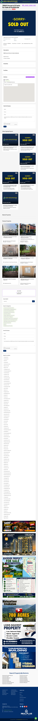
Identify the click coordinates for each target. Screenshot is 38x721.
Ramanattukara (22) (7, 493)
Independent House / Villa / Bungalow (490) (10, 319)
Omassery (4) (6, 467)
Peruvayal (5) (6, 483)
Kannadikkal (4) (6, 405)
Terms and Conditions (23, 697)
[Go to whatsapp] (36, 718)
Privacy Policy (22, 699)
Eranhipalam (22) (7, 393)
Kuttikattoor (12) (7, 440)
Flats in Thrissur (4, 694)
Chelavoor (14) (6, 376)
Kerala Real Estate (19, 719)
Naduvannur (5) (6, 460)
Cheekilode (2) (6, 372)
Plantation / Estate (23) (7, 322)
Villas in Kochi (4, 692)
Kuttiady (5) (6, 438)
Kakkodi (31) (6, 403)
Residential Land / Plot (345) (8, 325)
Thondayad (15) (6, 504)
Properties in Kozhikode (24, 680)
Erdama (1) (6, 395)
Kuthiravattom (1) (7, 436)
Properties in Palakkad (23, 677)
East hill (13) (6, 388)
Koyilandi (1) (6, 426)
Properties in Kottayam (24, 675)
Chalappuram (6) (7, 369)
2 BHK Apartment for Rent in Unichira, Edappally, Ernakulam (27, 279)
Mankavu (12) (6, 445)
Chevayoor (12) (6, 384)
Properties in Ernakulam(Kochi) (7, 675)
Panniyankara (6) (7, 471)
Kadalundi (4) (6, 400)
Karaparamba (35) (7, 410)
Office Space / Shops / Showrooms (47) (9, 321)
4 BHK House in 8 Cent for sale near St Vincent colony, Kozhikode (10, 147)
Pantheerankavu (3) (7, 474)
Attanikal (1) (6, 362)
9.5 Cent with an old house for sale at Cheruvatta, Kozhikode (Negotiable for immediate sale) (10, 186)
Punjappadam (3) (7, 488)
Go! (33, 301)
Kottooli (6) (6, 421)
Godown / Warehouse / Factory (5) (9, 315)
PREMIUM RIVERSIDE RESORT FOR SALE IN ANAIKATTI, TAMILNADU (10, 258)
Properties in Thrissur (23, 676)
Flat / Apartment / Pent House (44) (9, 312)
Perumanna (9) (6, 481)
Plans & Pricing (13, 692)
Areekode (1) (6, 358)
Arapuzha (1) (6, 357)
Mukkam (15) (6, 457)
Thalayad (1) (6, 497)
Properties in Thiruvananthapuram (8, 682)
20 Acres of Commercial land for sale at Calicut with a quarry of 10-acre (27, 147)
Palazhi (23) (6, 469)
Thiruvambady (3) (7, 500)
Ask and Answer (13, 694)
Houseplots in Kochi (5, 693)
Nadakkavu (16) (6, 459)
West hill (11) (6, 517)
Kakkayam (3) (6, 402)
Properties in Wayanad (23, 682)
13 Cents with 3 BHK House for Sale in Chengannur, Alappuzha (27, 258)
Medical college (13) (7, 450)
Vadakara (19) (6, 507)
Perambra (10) (6, 479)
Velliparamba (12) (7, 514)
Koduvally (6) (6, 417)
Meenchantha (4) (7, 452)
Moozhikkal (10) (6, 455)
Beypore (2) (6, 367)
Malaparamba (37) (7, 441)
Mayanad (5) (6, 448)
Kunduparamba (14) (7, 429)
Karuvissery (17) (6, 414)
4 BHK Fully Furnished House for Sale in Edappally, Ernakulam (10, 237)
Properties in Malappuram (6, 681)
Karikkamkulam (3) (7, 412)
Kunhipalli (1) (6, 431)
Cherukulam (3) (6, 379)
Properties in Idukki (5, 676)
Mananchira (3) (6, 443)
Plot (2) (5, 324)
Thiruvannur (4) (6, 502)
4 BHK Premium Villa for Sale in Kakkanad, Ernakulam (26, 237)
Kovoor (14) (6, 424)
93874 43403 (7, 80)
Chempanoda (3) (7, 377)
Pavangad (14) (6, 478)
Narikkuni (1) (6, 464)
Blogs (20, 694)
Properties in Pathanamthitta (25, 681)
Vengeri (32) (6, 516)
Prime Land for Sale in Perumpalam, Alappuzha (9, 279)
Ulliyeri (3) (5, 505)
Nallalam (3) (6, 462)
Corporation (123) (7, 386)
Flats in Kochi (4, 691)
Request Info (19, 293)
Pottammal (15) (6, 486)
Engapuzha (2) (6, 391)
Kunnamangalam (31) (7, 433)
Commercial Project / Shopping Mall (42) (10, 309)
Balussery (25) (6, 365)
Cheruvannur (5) (7, 381)
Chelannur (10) (6, 374)
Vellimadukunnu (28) (7, 512)
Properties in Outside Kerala (7, 683)
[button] (35, 11)
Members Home (13, 693)
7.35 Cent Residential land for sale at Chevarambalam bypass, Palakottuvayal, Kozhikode (27, 186)
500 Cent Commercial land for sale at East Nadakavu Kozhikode (10, 205)
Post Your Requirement (14, 691)
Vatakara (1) (6, 509)
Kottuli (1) (5, 422)
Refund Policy (22, 700)
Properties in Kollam (5, 680)
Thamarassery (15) (7, 498)
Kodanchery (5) (6, 415)
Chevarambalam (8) (7, 383)
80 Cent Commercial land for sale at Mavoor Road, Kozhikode (27, 166)
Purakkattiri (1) (6, 490)
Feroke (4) (6, 396)
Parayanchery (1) (7, 476)
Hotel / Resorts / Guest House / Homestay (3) (10, 318)
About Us (21, 692)
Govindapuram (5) (7, 398)
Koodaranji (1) (6, 419)
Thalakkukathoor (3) (7, 495)
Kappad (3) (6, 407)
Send (5, 126)
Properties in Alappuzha (6, 677)
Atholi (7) (5, 360)
